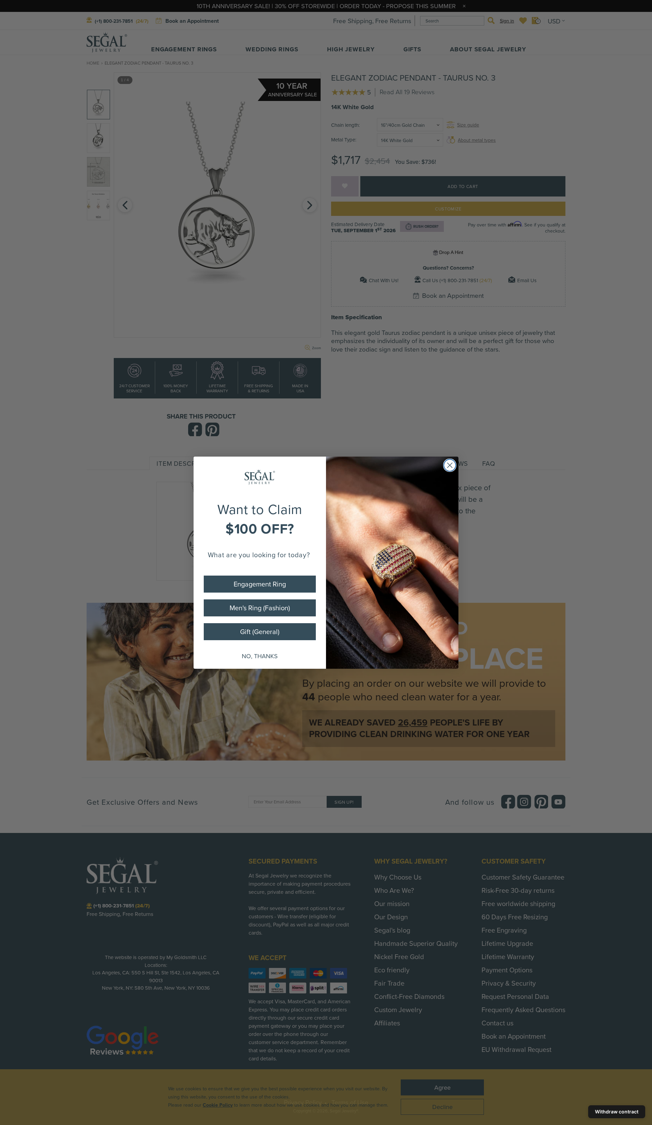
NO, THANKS (260, 656)
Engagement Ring (260, 584)
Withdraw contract (616, 1111)
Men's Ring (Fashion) (260, 608)
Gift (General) (259, 631)
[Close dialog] (450, 465)
